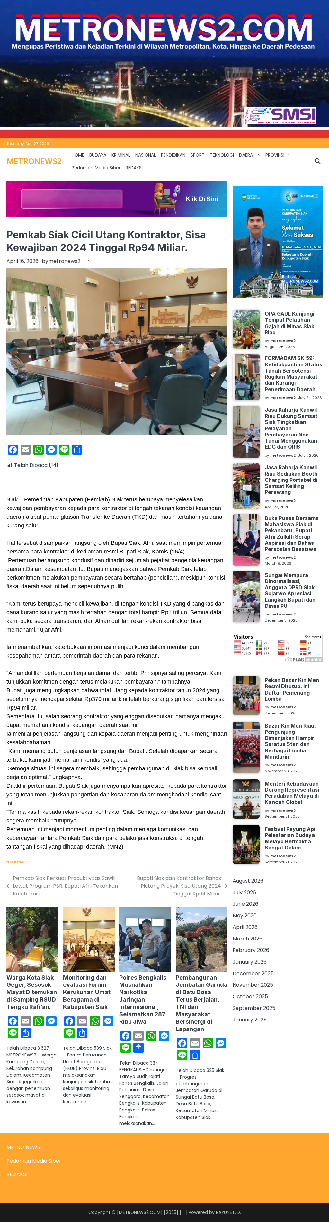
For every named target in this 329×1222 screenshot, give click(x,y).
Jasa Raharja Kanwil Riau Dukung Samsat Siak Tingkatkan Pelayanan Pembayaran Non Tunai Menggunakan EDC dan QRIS (291, 428)
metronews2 (64, 261)
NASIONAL (145, 155)
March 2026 (247, 938)
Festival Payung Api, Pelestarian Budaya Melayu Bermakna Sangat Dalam (291, 838)
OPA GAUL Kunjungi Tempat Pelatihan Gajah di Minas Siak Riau (289, 323)
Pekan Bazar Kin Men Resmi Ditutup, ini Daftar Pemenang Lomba (292, 689)
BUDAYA (97, 155)
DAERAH (247, 155)
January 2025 (250, 1019)
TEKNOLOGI (222, 155)
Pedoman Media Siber (96, 168)
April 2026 (245, 927)
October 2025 (250, 996)
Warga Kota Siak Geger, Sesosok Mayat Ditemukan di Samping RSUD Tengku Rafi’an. (31, 992)
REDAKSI (134, 168)
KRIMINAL (120, 155)
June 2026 (245, 904)
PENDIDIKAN (173, 155)
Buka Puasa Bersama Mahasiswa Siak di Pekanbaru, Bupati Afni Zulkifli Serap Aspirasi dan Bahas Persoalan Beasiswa (292, 533)
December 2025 (253, 973)
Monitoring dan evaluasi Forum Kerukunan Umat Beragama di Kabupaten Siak (87, 992)
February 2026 (251, 950)
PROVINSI (274, 155)
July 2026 (244, 892)
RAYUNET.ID (228, 1212)
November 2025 (253, 985)
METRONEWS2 (33, 161)
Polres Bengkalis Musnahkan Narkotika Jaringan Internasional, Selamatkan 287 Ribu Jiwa (142, 999)
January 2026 (250, 962)
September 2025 (254, 1008)
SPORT (198, 155)
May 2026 (245, 915)
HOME (78, 155)
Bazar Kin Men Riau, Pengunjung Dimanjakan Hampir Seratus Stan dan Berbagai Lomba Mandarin (290, 741)
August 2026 (248, 881)
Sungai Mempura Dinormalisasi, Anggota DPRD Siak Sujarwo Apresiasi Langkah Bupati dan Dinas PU (290, 590)
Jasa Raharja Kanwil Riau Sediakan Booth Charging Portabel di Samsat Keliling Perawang (291, 479)
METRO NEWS (23, 1147)
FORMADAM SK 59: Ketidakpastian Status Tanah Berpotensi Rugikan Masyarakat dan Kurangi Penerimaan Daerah (293, 373)
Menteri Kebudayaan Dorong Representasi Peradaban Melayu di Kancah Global (292, 792)
